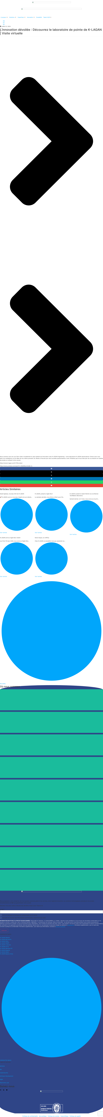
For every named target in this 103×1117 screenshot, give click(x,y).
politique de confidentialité (60, 926)
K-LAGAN (2, 37)
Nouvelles (3, 245)
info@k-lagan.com (70, 925)
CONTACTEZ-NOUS (5, 934)
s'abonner (4, 930)
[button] (4, 17)
